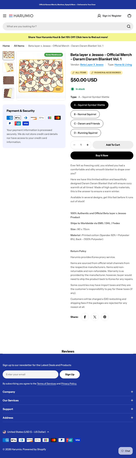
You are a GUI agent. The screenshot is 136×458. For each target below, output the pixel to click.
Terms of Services (46, 383)
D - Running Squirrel (86, 132)
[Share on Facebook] (85, 317)
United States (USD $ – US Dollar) (26, 431)
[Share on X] (95, 317)
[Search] (129, 26)
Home (6, 45)
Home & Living (123, 64)
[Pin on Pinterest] (105, 317)
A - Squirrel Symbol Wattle (89, 104)
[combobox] (68, 26)
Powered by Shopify (34, 449)
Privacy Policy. (69, 383)
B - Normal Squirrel (85, 114)
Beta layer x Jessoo (91, 64)
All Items (19, 45)
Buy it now (102, 155)
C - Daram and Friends (87, 123)
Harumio (17, 449)
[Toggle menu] (5, 16)
